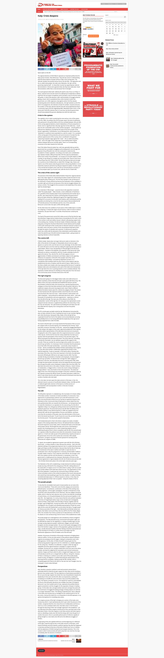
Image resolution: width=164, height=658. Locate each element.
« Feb (114, 35)
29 (106, 33)
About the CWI (64, 9)
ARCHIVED (41, 650)
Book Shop (110, 3)
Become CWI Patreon (93, 36)
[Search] (125, 17)
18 (115, 28)
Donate (116, 3)
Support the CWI (74, 9)
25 (115, 31)
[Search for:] (119, 11)
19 (118, 28)
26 (118, 31)
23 (109, 31)
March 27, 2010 (42, 19)
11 (115, 26)
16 (109, 28)
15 (106, 28)
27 (121, 31)
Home (38, 9)
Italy (62, 19)
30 (109, 33)
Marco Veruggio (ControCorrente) (53, 19)
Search (106, 15)
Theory (103, 3)
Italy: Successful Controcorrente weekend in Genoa (116, 66)
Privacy (123, 3)
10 (112, 26)
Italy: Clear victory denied (112, 48)
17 (112, 28)
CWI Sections (84, 9)
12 (118, 26)
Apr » (117, 35)
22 (106, 31)
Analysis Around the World (50, 9)
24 (112, 31)
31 (112, 33)
